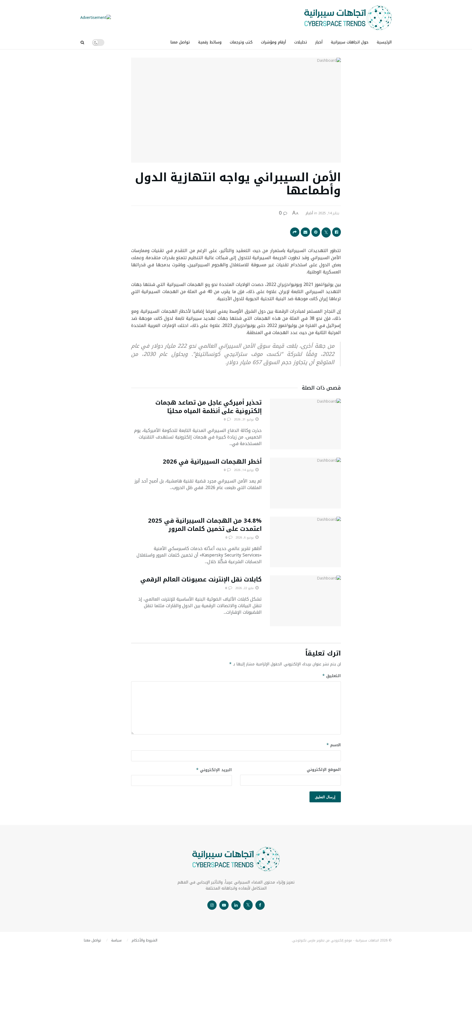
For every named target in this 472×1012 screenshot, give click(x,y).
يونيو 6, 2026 (245, 537)
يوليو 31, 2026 (244, 419)
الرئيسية (384, 42)
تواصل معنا (180, 42)
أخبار (319, 42)
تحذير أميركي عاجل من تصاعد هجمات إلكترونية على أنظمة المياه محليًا (208, 407)
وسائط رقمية (210, 42)
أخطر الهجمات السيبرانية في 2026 (212, 461)
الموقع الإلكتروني (324, 770)
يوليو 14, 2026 (244, 470)
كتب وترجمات (241, 42)
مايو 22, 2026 (245, 588)
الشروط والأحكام (144, 940)
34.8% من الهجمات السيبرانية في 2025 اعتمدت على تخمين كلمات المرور (205, 525)
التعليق (331, 676)
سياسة (116, 940)
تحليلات (300, 42)
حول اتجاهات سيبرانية (349, 42)
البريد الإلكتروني (214, 770)
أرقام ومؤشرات (273, 42)
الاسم (333, 745)
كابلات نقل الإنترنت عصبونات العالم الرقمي (201, 579)
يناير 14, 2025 (328, 213)
